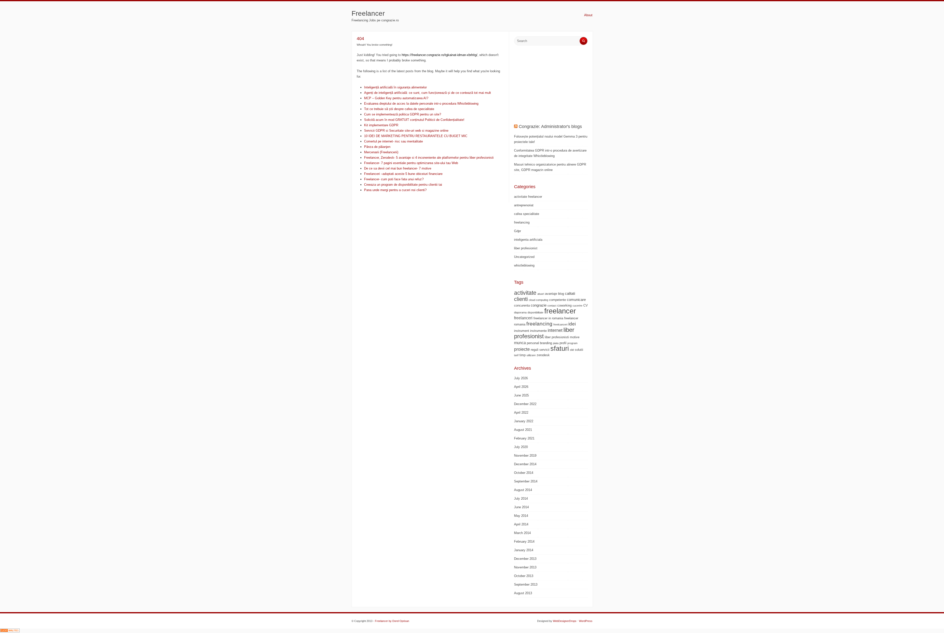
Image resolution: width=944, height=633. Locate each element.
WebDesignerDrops (564, 620)
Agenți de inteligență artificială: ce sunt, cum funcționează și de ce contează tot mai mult (427, 93)
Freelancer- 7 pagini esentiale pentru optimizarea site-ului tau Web (411, 163)
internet (555, 330)
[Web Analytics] (10, 631)
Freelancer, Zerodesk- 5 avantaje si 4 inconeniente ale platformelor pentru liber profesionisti (429, 157)
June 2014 (521, 507)
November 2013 (525, 567)
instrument (521, 331)
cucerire (577, 305)
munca (520, 342)
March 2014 (522, 533)
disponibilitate (535, 312)
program (572, 343)
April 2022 (521, 412)
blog (561, 293)
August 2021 (523, 430)
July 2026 (521, 378)
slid (572, 349)
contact (551, 305)
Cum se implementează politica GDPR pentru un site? (402, 114)
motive (574, 337)
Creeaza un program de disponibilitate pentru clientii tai (403, 184)
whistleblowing (524, 265)
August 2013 (523, 593)
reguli (534, 350)
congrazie (538, 305)
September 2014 (525, 481)
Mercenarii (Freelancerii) (381, 152)
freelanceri (523, 318)
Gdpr (517, 231)
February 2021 (524, 438)
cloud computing (538, 299)
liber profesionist (525, 248)
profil (563, 343)
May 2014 (521, 516)
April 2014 (521, 524)
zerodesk (543, 355)
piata (556, 343)
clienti (521, 299)
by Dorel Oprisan (399, 620)
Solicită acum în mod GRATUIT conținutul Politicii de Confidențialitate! (414, 120)
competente (557, 300)
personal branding (539, 343)
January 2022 (523, 421)
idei (572, 323)
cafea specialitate (526, 214)
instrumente (538, 331)
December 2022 (525, 404)
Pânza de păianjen (377, 147)
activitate (525, 293)
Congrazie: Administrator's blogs (550, 126)
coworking (564, 305)
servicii (544, 350)
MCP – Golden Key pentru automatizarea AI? (396, 98)
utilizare (531, 355)
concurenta (522, 305)
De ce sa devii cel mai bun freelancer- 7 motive (397, 168)
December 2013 (525, 559)
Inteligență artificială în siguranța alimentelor (395, 87)
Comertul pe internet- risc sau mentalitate (393, 141)
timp (522, 355)
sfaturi (559, 348)
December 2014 (525, 464)
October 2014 (523, 473)
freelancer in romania (548, 318)
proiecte (522, 349)
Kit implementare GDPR (381, 125)
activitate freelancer (528, 196)
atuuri (540, 293)
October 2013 (523, 576)
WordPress (585, 620)
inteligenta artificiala (528, 239)
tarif (516, 355)
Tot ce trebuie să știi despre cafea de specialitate (399, 109)
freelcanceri (560, 324)
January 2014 (523, 550)
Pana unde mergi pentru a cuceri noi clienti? (395, 190)
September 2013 (525, 584)
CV (585, 305)
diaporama (520, 312)
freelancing (522, 222)
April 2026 (521, 387)
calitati (570, 293)
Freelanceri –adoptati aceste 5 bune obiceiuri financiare (403, 174)
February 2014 (524, 541)
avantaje (551, 293)
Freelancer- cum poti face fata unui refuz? (394, 179)
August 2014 (523, 490)
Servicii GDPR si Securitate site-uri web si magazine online (406, 130)
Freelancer (368, 13)
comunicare (576, 299)
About (588, 15)
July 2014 (521, 498)
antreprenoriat (523, 205)
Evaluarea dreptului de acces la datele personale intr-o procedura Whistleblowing (421, 103)
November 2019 (525, 455)
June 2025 (521, 395)
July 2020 (521, 447)
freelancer (560, 311)
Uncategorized (524, 257)
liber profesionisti (557, 337)
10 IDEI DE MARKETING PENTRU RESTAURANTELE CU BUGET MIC (415, 136)
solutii (579, 350)
